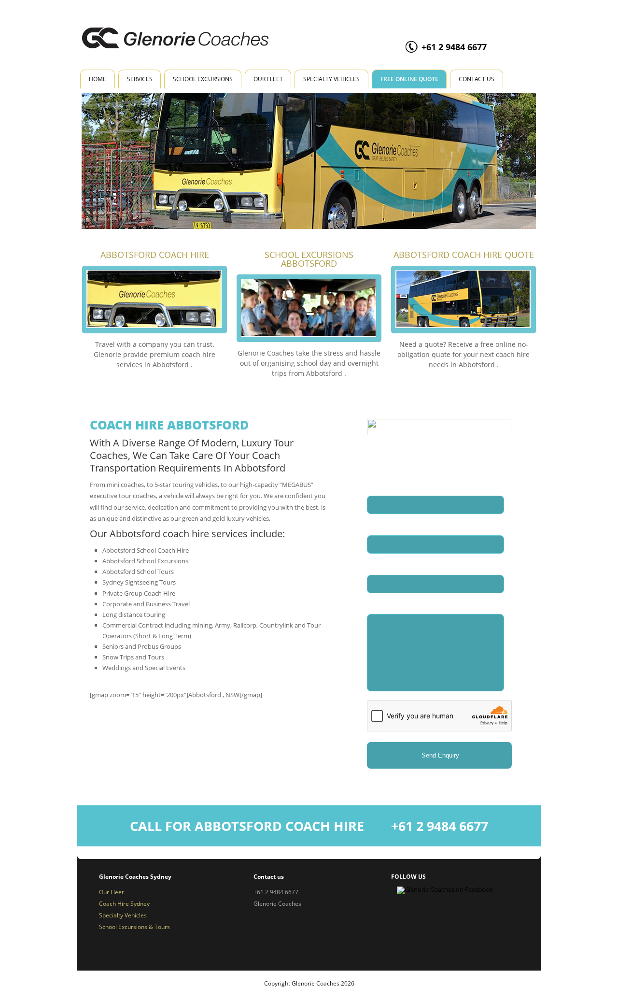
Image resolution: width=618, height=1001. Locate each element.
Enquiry (378, 605)
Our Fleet (268, 79)
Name (379, 486)
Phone (376, 565)
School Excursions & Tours (134, 927)
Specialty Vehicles (331, 79)
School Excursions (203, 79)
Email (379, 526)
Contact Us (476, 79)
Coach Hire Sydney (124, 904)
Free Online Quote (409, 79)
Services (140, 79)
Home (97, 79)
